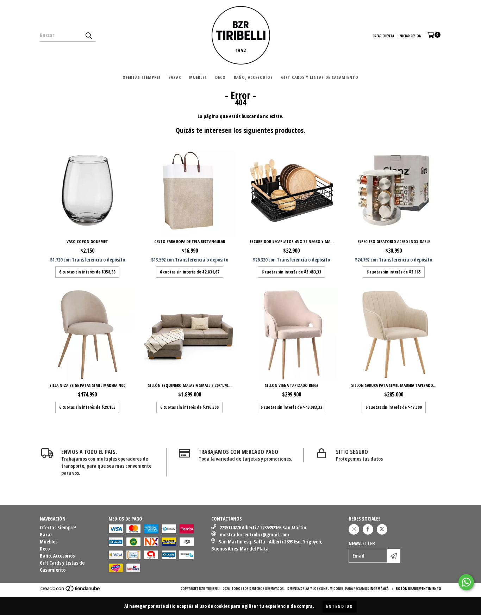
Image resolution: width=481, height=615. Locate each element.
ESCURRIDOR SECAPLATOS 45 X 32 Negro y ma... (291, 242)
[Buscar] (88, 35)
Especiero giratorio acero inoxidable (393, 242)
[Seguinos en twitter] (382, 529)
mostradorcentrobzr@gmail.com (254, 534)
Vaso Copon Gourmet (87, 242)
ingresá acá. (379, 588)
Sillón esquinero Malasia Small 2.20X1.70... (189, 385)
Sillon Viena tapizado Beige (291, 385)
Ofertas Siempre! (141, 77)
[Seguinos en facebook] (368, 529)
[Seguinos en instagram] (354, 529)
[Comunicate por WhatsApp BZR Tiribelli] (466, 582)
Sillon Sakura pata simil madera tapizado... (393, 385)
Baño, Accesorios (253, 77)
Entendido (339, 606)
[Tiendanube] (70, 590)
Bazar (174, 77)
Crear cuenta (383, 35)
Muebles (198, 77)
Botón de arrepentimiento (418, 588)
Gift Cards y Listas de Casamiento (319, 77)
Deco (220, 77)
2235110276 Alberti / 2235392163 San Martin (263, 527)
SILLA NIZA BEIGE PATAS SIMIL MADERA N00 (87, 385)
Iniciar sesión (410, 35)
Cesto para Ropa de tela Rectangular (189, 242)
